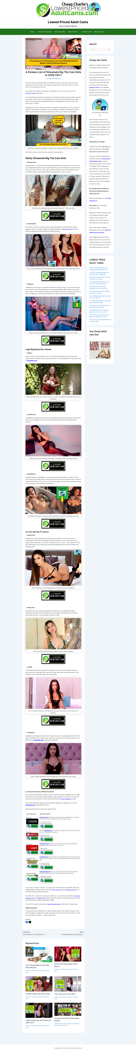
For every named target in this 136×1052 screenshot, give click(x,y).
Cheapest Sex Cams (44, 32)
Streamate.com (44, 817)
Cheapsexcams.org (45, 871)
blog (105, 242)
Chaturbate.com (44, 857)
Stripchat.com (48, 830)
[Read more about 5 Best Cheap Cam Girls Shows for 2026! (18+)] (39, 1010)
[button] (34, 32)
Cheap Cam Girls (60, 32)
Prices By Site (73, 32)
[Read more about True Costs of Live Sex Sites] (67, 984)
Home (32, 32)
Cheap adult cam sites (60, 1023)
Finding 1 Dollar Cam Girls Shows (38, 994)
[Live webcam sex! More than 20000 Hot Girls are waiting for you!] (100, 350)
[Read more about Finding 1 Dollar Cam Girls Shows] (39, 984)
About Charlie (99, 32)
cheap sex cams (94, 87)
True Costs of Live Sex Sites (64, 994)
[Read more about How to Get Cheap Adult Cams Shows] (67, 954)
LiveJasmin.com (44, 843)
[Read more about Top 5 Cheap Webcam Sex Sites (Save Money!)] (39, 954)
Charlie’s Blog (87, 32)
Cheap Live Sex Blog (31, 970)
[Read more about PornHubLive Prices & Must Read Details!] (67, 1009)
